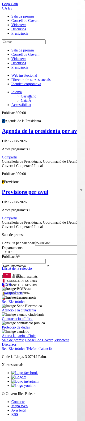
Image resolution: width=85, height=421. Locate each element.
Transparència (12, 293)
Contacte (18, 402)
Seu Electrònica (13, 302)
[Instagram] (24, 381)
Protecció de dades (16, 327)
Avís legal (18, 410)
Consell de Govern (25, 21)
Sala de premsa (22, 16)
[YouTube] (23, 386)
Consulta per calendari (18, 243)
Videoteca (18, 25)
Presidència (19, 33)
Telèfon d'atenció (39, 349)
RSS (14, 414)
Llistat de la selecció (17, 268)
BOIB (6, 284)
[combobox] (42, 262)
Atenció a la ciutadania (19, 310)
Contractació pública (17, 319)
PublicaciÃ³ (11, 256)
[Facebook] (24, 373)
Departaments (12, 248)
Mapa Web (19, 406)
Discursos (18, 29)
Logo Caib (10, 4)
